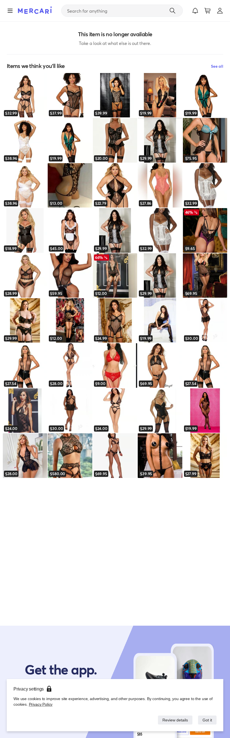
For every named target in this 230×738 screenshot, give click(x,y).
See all (217, 66)
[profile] (220, 10)
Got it (207, 720)
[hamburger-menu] (10, 10)
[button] (195, 10)
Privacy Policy (40, 704)
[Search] (172, 10)
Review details (173, 720)
